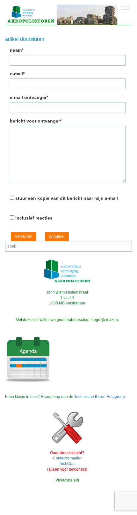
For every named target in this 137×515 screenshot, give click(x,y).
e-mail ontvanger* (29, 97)
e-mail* (17, 73)
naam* (16, 50)
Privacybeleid (67, 480)
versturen (23, 236)
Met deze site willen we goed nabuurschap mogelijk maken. (67, 319)
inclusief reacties (34, 217)
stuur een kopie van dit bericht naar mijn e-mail (66, 198)
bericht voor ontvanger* (35, 120)
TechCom (67, 463)
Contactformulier (67, 458)
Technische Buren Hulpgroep (99, 396)
